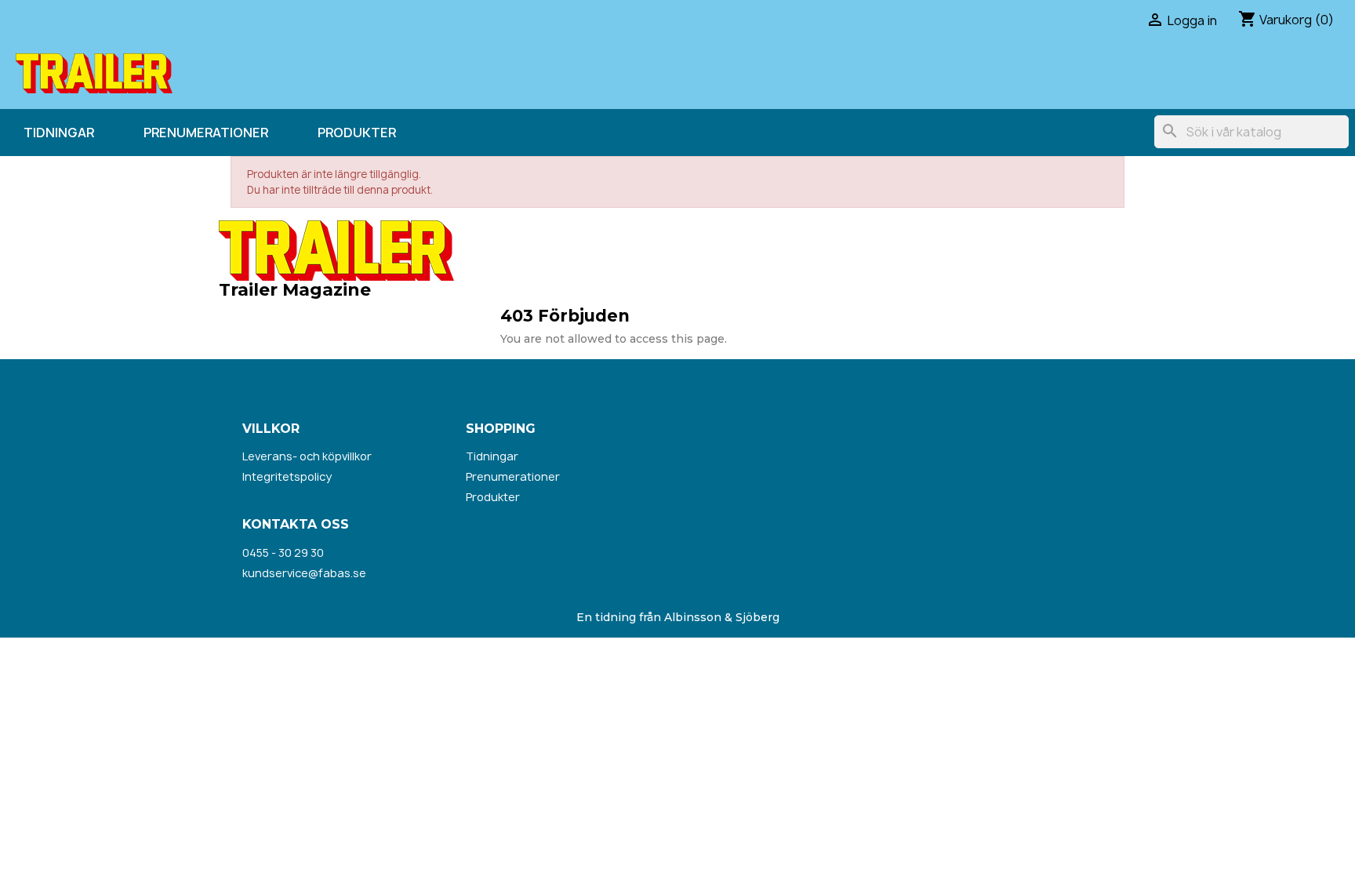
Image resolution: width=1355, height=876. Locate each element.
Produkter (357, 132)
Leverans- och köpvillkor (307, 456)
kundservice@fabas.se (304, 572)
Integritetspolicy (287, 476)
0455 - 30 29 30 (283, 552)
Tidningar (59, 132)
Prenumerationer (205, 132)
